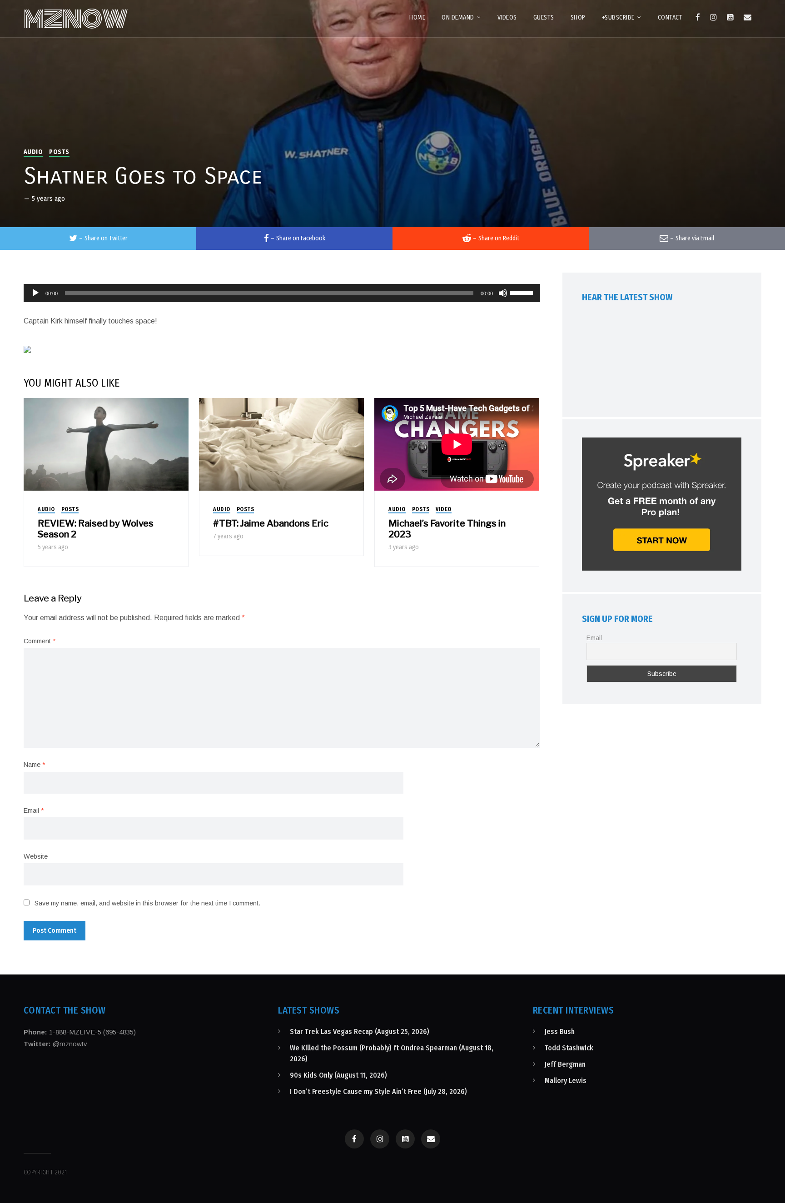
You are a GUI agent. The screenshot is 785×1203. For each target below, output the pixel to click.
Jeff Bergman (565, 1064)
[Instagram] (713, 17)
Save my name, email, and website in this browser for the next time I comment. (147, 903)
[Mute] (502, 293)
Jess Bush (560, 1031)
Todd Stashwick (569, 1048)
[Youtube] (730, 17)
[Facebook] (698, 17)
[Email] (747, 17)
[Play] (35, 293)
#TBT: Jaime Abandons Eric (270, 523)
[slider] (523, 292)
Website (36, 856)
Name (34, 764)
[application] (282, 293)
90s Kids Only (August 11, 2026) (338, 1075)
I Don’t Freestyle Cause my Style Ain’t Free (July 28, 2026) (378, 1091)
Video (444, 509)
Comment (39, 641)
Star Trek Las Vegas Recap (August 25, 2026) (359, 1031)
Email (34, 810)
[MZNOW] (76, 18)
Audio (33, 152)
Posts (59, 152)
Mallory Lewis (565, 1080)
